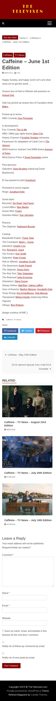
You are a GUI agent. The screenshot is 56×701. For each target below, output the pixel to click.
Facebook (11, 330)
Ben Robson (17, 305)
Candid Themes (39, 694)
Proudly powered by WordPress (23, 690)
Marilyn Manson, (28, 289)
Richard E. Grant (15, 250)
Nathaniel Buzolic (26, 226)
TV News (20, 55)
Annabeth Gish (44, 289)
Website (6, 618)
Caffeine (7, 55)
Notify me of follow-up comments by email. (23, 646)
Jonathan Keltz (17, 192)
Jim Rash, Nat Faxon (23, 203)
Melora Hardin (23, 297)
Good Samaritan (33, 157)
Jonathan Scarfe (27, 261)
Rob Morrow (41, 293)
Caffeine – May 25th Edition (22, 354)
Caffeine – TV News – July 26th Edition (28, 472)
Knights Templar (30, 137)
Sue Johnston (27, 215)
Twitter (28, 330)
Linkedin (10, 337)
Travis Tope (28, 238)
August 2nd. (8, 95)
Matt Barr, (23, 285)
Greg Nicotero (20, 169)
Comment (7, 555)
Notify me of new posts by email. (18, 657)
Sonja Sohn (23, 269)
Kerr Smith (21, 254)
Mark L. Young (26, 242)
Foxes (18, 211)
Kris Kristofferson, (26, 293)
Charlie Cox (19, 246)
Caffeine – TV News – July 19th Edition (28, 520)
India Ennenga (24, 277)
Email (5, 605)
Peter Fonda (19, 258)
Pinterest (44, 330)
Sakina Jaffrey (35, 285)
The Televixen (28, 9)
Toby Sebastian (25, 273)
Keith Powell (25, 265)
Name (6, 593)
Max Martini (23, 207)
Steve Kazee (21, 281)
